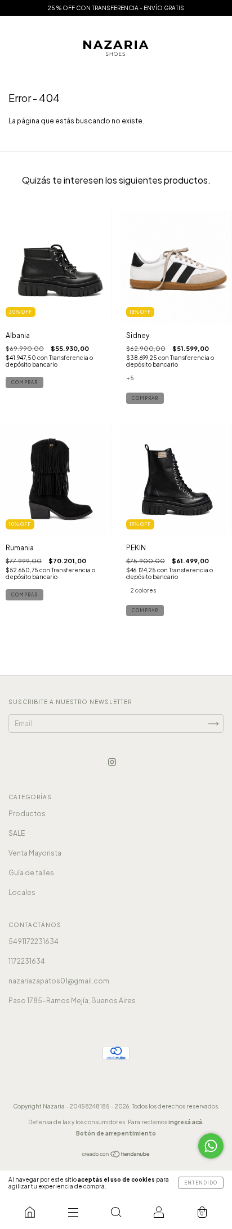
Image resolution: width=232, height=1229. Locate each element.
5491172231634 (33, 941)
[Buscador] (116, 1212)
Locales (21, 892)
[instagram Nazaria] (112, 762)
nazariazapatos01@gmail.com (58, 981)
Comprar (24, 382)
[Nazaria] (29, 1212)
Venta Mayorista (34, 853)
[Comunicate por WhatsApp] (211, 1146)
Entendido (200, 1183)
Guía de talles (31, 873)
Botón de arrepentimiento (116, 1133)
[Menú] (72, 1212)
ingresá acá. (186, 1122)
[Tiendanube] (116, 1155)
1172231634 (26, 961)
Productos (27, 813)
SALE (16, 833)
